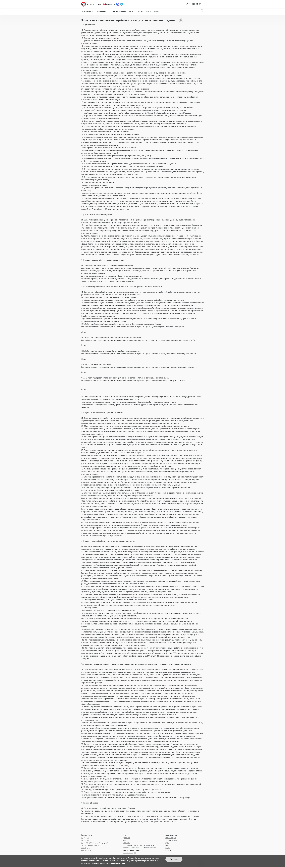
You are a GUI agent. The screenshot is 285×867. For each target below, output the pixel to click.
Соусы (148, 11)
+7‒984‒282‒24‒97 (90, 843)
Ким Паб (139, 11)
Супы (131, 11)
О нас (125, 835)
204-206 (86, 838)
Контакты (126, 843)
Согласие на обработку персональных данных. (108, 863)
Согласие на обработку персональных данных (139, 845)
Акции (125, 840)
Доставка (126, 838)
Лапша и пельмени (119, 11)
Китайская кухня (87, 11)
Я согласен (174, 859)
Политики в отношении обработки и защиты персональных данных (107, 861)
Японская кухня (102, 11)
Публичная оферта (129, 853)
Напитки (157, 11)
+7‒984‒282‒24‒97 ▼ (194, 4)
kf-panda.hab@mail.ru (92, 846)
